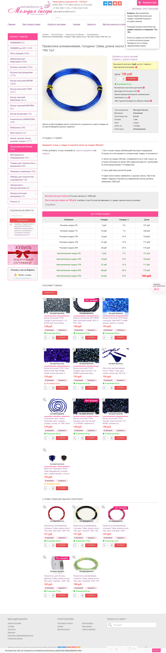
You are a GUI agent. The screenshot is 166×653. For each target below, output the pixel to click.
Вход (145, 8)
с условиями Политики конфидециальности (23, 233)
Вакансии (11, 632)
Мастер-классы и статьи (115, 24)
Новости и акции (14, 623)
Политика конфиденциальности (20, 635)
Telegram (105, 3)
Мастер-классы (63, 629)
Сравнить (159, 287)
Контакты (12, 629)
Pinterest (120, 3)
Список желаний (88, 629)
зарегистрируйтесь (84, 150)
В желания (49, 330)
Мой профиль (87, 623)
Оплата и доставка (56, 24)
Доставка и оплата (65, 623)
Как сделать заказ (31, 24)
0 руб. (150, 2)
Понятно (156, 650)
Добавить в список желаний (125, 57)
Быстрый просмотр (57, 313)
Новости (91, 24)
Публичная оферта (15, 638)
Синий (136, 123)
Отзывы (11, 626)
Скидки (76, 24)
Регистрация (153, 8)
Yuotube (115, 3)
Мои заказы (137, 8)
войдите (46, 153)
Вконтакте (110, 3)
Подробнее (50, 204)
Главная (11, 24)
